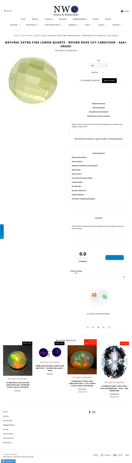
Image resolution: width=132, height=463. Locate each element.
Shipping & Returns (80, 19)
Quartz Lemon (40, 36)
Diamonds (14, 25)
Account (108, 19)
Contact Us (49, 19)
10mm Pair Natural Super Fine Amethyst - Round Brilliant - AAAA (49, 368)
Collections (26, 36)
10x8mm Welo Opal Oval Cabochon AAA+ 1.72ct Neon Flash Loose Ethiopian (82, 383)
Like (88, 327)
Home (23, 19)
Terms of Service (8, 438)
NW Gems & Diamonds (66, 50)
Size (98, 60)
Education (116, 25)
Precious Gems (31, 25)
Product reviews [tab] (76, 271)
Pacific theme (7, 457)
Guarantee (63, 19)
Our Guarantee (7, 420)
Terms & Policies (8, 434)
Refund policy (7, 443)
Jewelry (101, 25)
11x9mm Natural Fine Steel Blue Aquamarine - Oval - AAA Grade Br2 (114, 388)
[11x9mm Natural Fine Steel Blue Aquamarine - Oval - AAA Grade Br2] (114, 362)
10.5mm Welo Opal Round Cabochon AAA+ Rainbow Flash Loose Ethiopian (17, 385)
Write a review (114, 257)
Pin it (98, 327)
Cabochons (72, 25)
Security (96, 19)
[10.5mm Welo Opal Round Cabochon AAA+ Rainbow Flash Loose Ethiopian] (17, 360)
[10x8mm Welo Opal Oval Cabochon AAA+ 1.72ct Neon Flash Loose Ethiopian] (82, 359)
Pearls (87, 25)
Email (109, 327)
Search (5, 412)
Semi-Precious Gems (52, 25)
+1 (103, 327)
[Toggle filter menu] (124, 277)
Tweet (93, 327)
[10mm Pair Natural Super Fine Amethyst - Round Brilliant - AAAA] (50, 352)
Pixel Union (17, 457)
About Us (35, 19)
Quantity (95, 72)
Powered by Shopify (27, 457)
